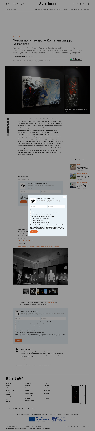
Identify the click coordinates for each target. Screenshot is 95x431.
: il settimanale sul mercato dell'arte (41, 214)
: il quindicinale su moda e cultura (40, 218)
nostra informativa (50, 226)
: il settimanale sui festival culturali (40, 222)
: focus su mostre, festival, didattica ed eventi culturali (46, 212)
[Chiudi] (64, 197)
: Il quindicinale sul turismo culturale (40, 220)
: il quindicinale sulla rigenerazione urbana (43, 216)
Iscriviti (33, 231)
